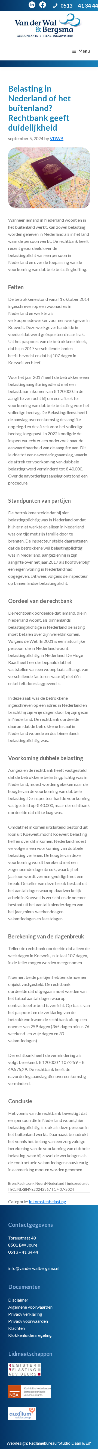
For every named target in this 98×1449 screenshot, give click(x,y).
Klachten (16, 1328)
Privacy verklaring (25, 1313)
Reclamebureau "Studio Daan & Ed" (60, 1443)
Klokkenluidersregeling (30, 1335)
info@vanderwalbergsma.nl (33, 1268)
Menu (84, 50)
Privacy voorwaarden (28, 1321)
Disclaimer (18, 1299)
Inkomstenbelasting (47, 1201)
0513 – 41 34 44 (79, 5)
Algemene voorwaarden (30, 1306)
